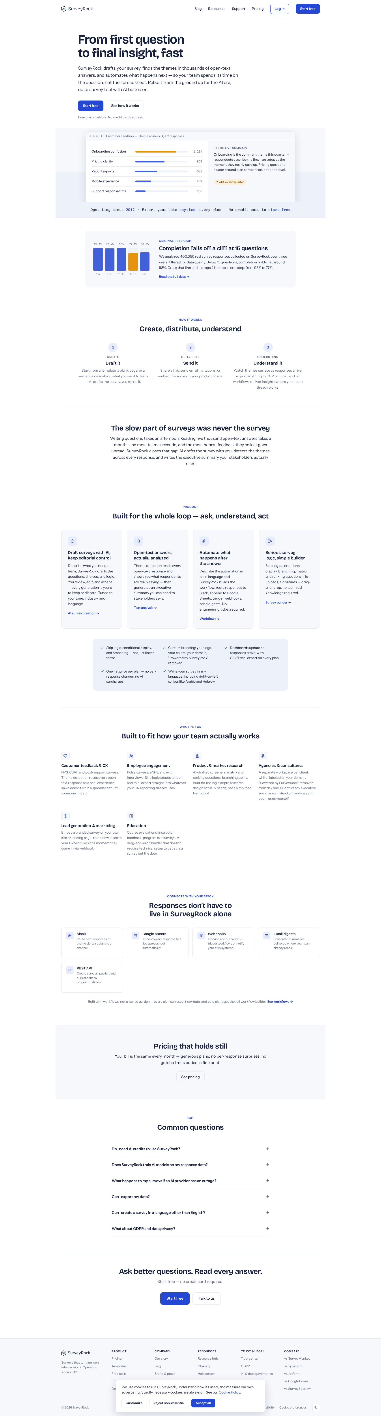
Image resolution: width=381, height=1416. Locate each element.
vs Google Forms (296, 1381)
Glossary (204, 1366)
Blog (198, 9)
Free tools (119, 1374)
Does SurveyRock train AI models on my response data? (160, 1165)
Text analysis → (145, 608)
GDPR (245, 1366)
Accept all (203, 1403)
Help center (206, 1374)
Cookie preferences (293, 1407)
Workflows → (210, 619)
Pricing (258, 9)
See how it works (125, 106)
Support (238, 9)
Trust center (249, 1358)
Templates (119, 1366)
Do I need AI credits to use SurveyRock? (146, 1149)
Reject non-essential (169, 1403)
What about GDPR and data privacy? (143, 1228)
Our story (161, 1358)
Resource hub (208, 1358)
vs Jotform (291, 1374)
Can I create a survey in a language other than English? (158, 1212)
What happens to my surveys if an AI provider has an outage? (164, 1181)
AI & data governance (257, 1374)
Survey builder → (278, 602)
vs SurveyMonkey (297, 1358)
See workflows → (280, 1002)
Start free (308, 9)
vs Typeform (293, 1366)
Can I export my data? (131, 1196)
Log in (280, 9)
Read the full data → (174, 277)
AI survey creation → (83, 613)
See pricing (190, 1077)
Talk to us (207, 1298)
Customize (134, 1403)
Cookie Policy (229, 1392)
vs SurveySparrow (297, 1389)
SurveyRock (80, 8)
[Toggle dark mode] (316, 1407)
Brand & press (165, 1374)
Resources (216, 9)
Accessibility (265, 1407)
